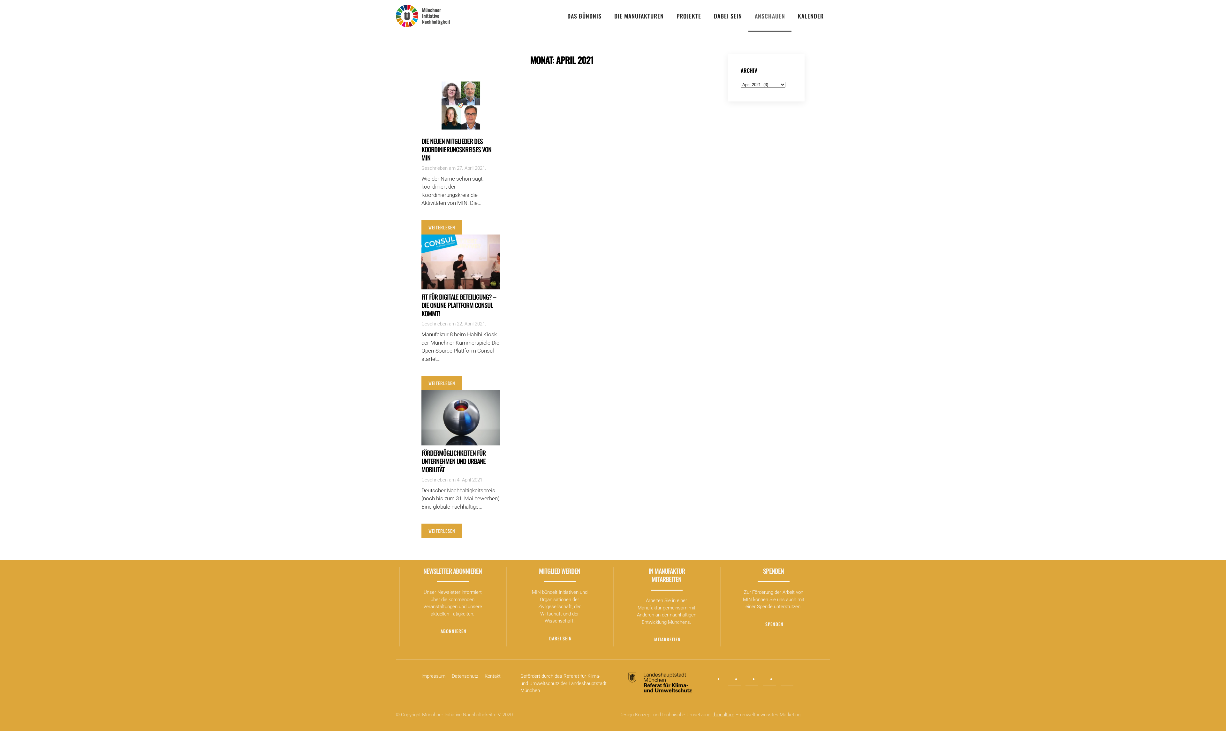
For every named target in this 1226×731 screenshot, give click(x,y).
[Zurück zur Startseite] (423, 16)
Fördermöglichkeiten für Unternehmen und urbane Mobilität (453, 461)
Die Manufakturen (639, 16)
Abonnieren (453, 631)
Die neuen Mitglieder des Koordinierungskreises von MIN (456, 149)
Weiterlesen (441, 227)
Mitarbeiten (667, 639)
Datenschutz (465, 676)
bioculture (723, 715)
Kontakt (493, 676)
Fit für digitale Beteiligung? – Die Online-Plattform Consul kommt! (458, 305)
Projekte (689, 16)
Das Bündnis (584, 16)
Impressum (433, 676)
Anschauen (770, 16)
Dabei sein (728, 16)
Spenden (774, 624)
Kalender (811, 16)
